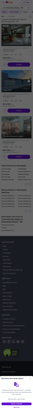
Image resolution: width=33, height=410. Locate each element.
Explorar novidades (16, 403)
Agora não (16, 407)
